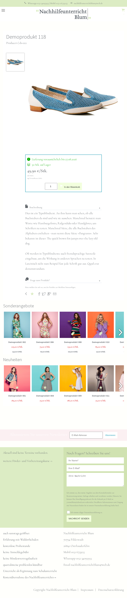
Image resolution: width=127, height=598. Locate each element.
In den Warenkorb (72, 187)
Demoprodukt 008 (72, 342)
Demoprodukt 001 (17, 396)
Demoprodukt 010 (100, 342)
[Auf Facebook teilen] (39, 293)
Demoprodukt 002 (17, 342)
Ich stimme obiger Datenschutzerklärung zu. (86, 512)
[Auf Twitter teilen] (44, 293)
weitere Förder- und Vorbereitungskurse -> (27, 461)
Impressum (87, 590)
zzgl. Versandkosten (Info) (34, 178)
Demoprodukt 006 (45, 342)
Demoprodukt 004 (45, 396)
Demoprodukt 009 (72, 396)
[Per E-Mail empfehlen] (54, 293)
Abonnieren (110, 435)
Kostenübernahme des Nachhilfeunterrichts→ (30, 577)
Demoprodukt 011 (100, 396)
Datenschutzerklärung (111, 590)
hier (116, 505)
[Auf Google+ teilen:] (49, 293)
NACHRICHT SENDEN (79, 518)
